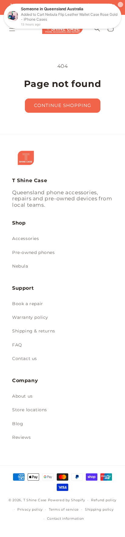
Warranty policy (30, 317)
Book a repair (27, 303)
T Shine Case (35, 500)
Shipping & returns (33, 331)
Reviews (21, 437)
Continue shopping (62, 105)
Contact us (24, 358)
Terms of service (64, 509)
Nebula (20, 266)
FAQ (17, 345)
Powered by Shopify (66, 500)
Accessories (25, 238)
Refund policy (104, 500)
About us (22, 396)
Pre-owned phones (33, 252)
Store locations (29, 409)
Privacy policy (30, 509)
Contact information (65, 518)
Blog (17, 423)
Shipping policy (99, 509)
